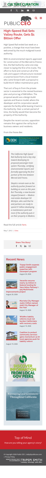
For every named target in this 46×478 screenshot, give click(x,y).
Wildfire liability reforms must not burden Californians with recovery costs (28, 320)
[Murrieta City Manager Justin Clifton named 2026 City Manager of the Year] (11, 304)
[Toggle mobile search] (36, 18)
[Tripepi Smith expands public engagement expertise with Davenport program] (11, 268)
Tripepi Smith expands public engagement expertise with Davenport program (29, 268)
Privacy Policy (10, 457)
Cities (16, 230)
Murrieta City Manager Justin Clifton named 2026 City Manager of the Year (29, 304)
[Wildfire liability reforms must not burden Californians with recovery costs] (11, 320)
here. (24, 224)
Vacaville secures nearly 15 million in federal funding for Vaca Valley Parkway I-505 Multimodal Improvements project (22, 286)
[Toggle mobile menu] (41, 18)
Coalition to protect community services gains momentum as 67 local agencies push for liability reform (30, 336)
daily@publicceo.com (34, 454)
